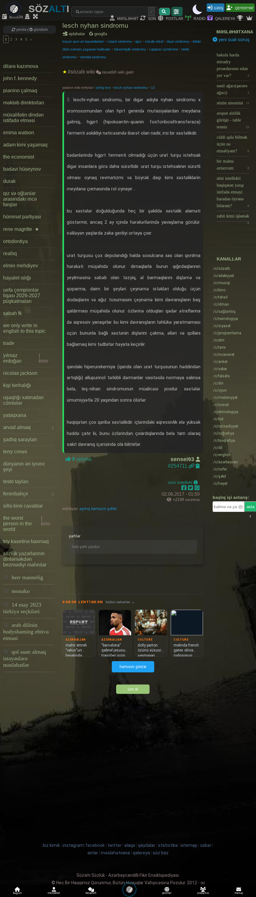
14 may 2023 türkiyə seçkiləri (22, 608)
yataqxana (14, 415)
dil (217, 448)
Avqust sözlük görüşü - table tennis (233, 120)
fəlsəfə (221, 376)
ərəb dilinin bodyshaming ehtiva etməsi (26, 631)
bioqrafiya (224, 440)
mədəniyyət (225, 397)
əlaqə (129, 845)
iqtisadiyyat (225, 426)
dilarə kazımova (20, 66)
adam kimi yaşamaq (25, 144)
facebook (95, 845)
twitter (114, 845)
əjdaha (81, 459)
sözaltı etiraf (154, 41)
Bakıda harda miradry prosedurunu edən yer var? (233, 65)
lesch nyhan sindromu (95, 25)
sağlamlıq (224, 311)
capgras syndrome (163, 49)
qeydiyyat (244, 7)
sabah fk (12, 313)
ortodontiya (15, 241)
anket (220, 362)
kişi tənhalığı (17, 385)
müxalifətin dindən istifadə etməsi (23, 117)
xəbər (220, 369)
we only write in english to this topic (24, 328)
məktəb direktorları (23, 102)
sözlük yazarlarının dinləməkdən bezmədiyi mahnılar (25, 559)
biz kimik (52, 845)
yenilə (21, 29)
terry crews (15, 451)
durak (9, 181)
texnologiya (225, 319)
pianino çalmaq (20, 90)
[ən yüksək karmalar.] (250, 18)
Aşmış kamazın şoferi (97, 509)
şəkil (219, 476)
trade (8, 343)
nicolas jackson (20, 373)
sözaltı (221, 268)
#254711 (178, 466)
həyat (220, 483)
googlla (100, 33)
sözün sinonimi (233, 103)
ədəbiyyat (223, 276)
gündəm (40, 29)
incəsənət (223, 354)
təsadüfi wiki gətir (117, 72)
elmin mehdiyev (20, 265)
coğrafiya (223, 433)
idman (221, 304)
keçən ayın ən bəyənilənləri (83, 41)
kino (219, 290)
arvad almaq (28, 427)
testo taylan (15, 481)
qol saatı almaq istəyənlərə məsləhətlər (24, 658)
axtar (92, 852)
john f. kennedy (20, 78)
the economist (18, 157)
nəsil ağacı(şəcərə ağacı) (233, 89)
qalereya (224, 18)
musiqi (221, 283)
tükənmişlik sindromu (130, 49)
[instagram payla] (191, 488)
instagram (73, 845)
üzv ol (133, 689)
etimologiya (225, 412)
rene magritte (21, 229)
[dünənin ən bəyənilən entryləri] (240, 18)
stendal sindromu (93, 57)
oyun (220, 390)
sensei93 (183, 459)
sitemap (188, 845)
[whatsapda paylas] (196, 488)
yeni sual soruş (233, 39)
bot (218, 419)
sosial (221, 405)
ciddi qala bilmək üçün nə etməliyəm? (233, 144)
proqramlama (227, 333)
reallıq (10, 253)
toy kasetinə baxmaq (26, 541)
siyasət (222, 326)
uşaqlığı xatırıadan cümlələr (23, 400)
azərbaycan (225, 462)
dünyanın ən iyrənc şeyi (24, 466)
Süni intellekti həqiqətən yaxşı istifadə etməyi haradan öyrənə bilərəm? (233, 192)
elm (218, 340)
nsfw (220, 469)
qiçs (138, 41)
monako (20, 591)
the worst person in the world (26, 523)
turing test (103, 87)
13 (153, 87)
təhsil (220, 297)
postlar (174, 18)
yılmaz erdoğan (25, 358)
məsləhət (127, 18)
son (151, 18)
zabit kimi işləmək (233, 218)
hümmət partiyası (22, 216)
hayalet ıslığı (17, 277)
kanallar (229, 258)
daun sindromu (178, 41)
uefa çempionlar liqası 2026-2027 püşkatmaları (21, 295)
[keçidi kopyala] (197, 466)
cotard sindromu (119, 41)
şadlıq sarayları (20, 439)
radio (199, 18)
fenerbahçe (28, 493)
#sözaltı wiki (81, 71)
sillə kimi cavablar (23, 505)
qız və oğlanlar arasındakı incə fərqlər (20, 199)
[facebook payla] (184, 488)
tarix (219, 347)
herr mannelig (26, 577)
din (218, 383)
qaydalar (146, 845)
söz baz (161, 852)
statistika (168, 845)
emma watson (18, 132)
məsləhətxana (234, 31)
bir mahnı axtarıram (233, 164)
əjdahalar (77, 33)
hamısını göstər (133, 667)
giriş (218, 7)
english (222, 455)
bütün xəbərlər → (120, 602)
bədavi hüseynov (22, 169)
